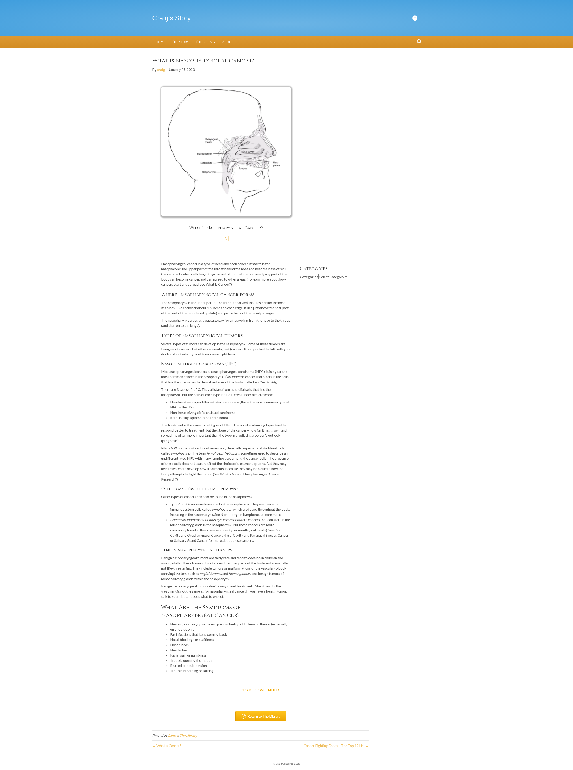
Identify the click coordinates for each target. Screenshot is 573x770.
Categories (309, 276)
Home (160, 42)
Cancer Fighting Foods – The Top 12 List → (336, 745)
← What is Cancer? (166, 745)
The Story (180, 42)
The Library (206, 42)
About (227, 42)
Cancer (172, 735)
